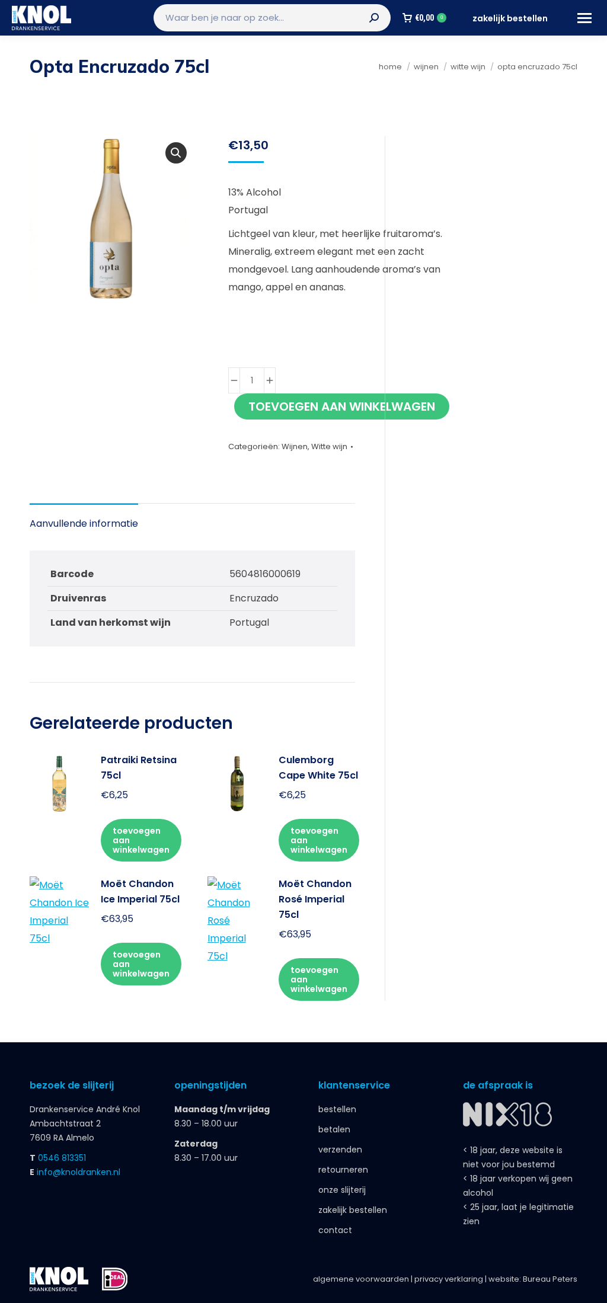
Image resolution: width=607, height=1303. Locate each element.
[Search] (374, 17)
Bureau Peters (550, 1279)
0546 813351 (62, 1158)
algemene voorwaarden (361, 1279)
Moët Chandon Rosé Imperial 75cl (315, 899)
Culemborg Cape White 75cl (318, 767)
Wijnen (295, 446)
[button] (176, 153)
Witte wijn (329, 446)
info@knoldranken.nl (78, 1172)
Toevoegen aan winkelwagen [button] (141, 840)
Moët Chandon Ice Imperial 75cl (140, 891)
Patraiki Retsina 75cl (139, 767)
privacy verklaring (448, 1279)
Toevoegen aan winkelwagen (341, 406)
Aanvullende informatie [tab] (84, 523)
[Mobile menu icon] (584, 18)
